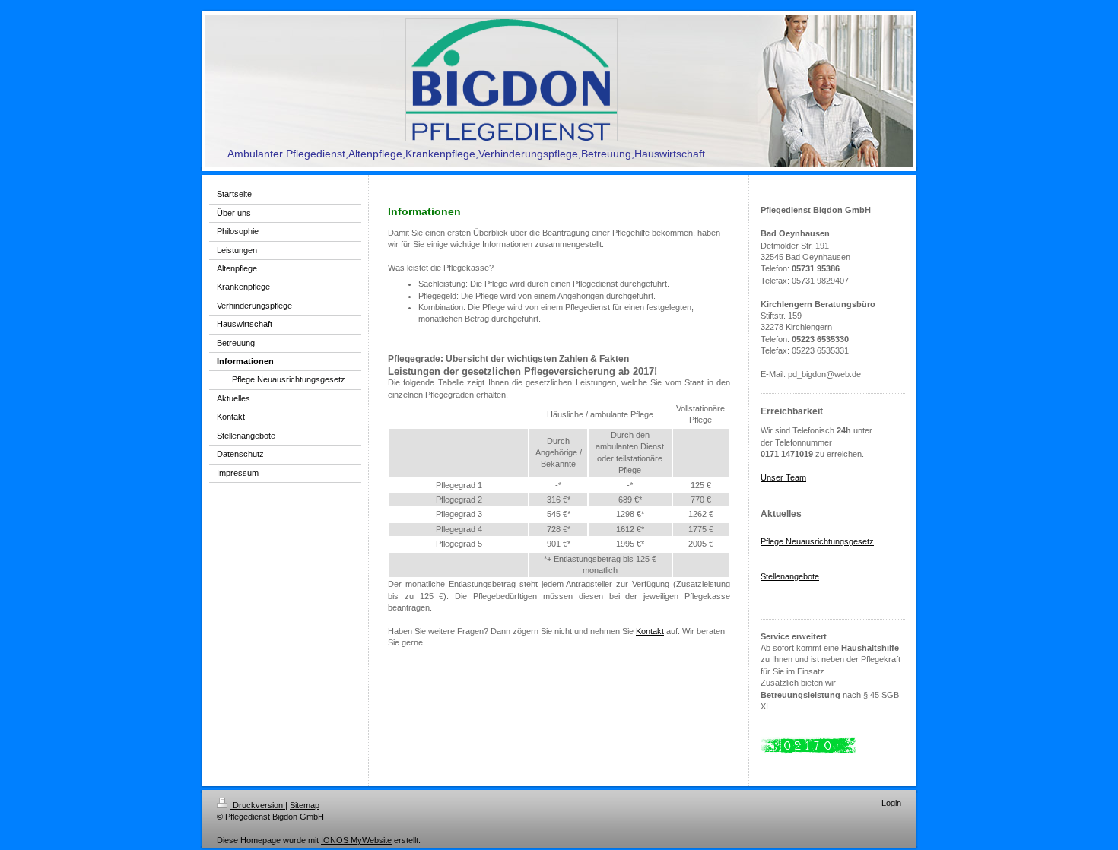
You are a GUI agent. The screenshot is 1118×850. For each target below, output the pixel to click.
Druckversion (257, 805)
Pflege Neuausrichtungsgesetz (817, 541)
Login (891, 802)
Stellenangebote (790, 576)
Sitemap (304, 805)
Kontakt (650, 631)
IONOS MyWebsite (356, 840)
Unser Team (783, 477)
